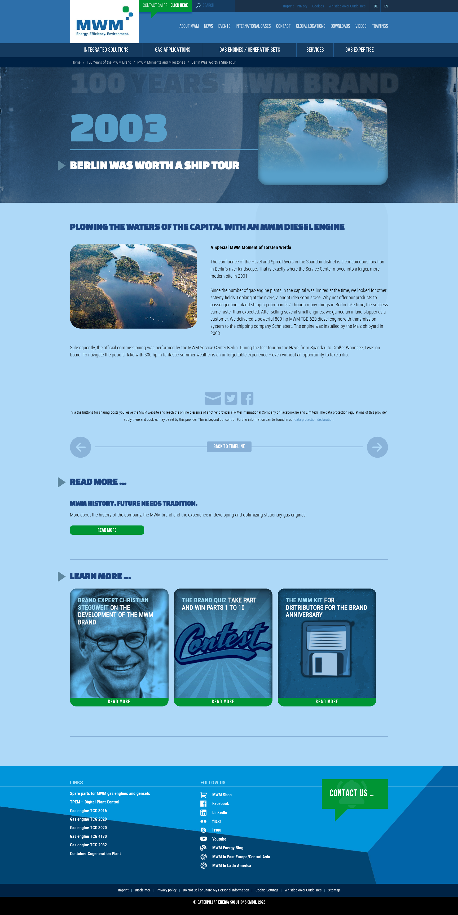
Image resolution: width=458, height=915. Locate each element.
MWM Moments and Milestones (161, 62)
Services (315, 50)
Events (224, 26)
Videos (361, 26)
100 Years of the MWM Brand (109, 62)
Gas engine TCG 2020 (88, 819)
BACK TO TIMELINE (229, 446)
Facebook (220, 803)
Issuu (216, 830)
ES (386, 5)
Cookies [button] (318, 5)
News (208, 26)
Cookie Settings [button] (267, 889)
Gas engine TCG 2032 (88, 845)
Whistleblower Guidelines (347, 5)
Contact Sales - (165, 5)
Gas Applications (172, 50)
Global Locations (310, 26)
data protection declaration (313, 419)
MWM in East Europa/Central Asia (241, 856)
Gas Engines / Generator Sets (249, 50)
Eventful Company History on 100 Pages (377, 447)
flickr (216, 821)
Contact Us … (352, 794)
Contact (283, 26)
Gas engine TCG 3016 (88, 811)
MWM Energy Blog (227, 847)
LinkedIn (219, 812)
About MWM (189, 26)
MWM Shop (222, 794)
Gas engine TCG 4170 (88, 836)
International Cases (253, 26)
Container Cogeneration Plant (95, 853)
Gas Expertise (359, 50)
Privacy (302, 5)
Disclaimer (142, 889)
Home (76, 62)
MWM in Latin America (231, 865)
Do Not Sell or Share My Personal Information (216, 889)
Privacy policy (167, 889)
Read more (107, 530)
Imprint (288, 5)
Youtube (219, 839)
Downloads (340, 26)
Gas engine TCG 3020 (88, 827)
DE (376, 5)
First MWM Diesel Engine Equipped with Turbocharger (80, 447)
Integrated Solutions (106, 50)
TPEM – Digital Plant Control (94, 802)
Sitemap (334, 889)
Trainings (380, 26)
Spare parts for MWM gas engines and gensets (110, 793)
